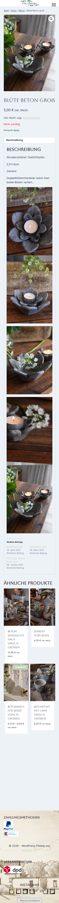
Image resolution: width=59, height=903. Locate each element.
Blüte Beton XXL (15, 547)
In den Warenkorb (41, 643)
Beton (16, 130)
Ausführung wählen (42, 730)
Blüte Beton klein (38, 547)
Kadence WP (29, 850)
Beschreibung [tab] (14, 140)
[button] (51, 19)
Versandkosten (31, 117)
